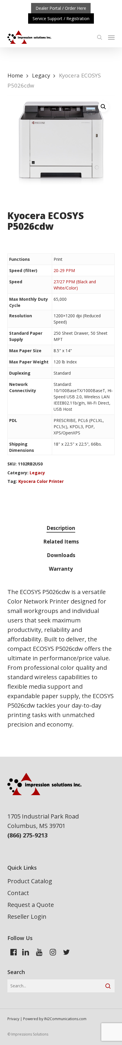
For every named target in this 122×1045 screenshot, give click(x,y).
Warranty (61, 568)
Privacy (13, 1018)
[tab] (61, 528)
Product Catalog (29, 881)
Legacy (41, 75)
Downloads (61, 555)
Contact (18, 893)
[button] (111, 37)
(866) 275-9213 (27, 835)
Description (60, 528)
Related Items (61, 541)
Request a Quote (30, 905)
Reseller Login (26, 917)
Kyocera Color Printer (41, 481)
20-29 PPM (64, 270)
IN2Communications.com (65, 1018)
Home (15, 75)
